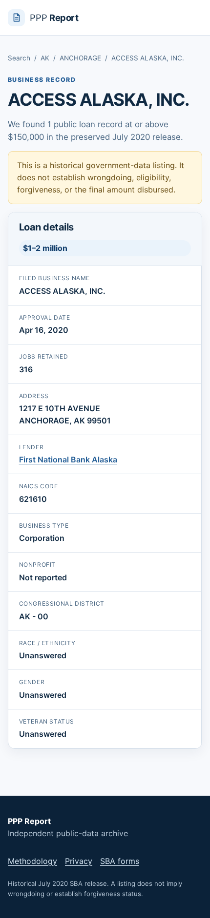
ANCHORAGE (80, 58)
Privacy (78, 861)
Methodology (32, 861)
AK (45, 58)
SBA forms (119, 861)
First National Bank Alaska (68, 459)
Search (19, 58)
